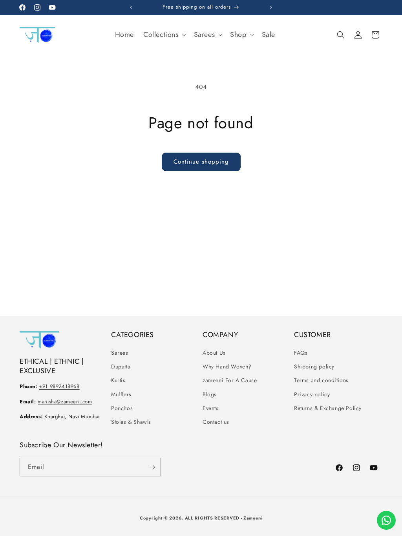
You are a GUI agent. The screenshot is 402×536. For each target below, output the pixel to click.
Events (211, 408)
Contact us (216, 422)
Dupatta (120, 366)
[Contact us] (386, 520)
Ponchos (122, 408)
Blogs (210, 394)
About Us (214, 353)
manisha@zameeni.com (65, 401)
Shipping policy (314, 366)
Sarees (119, 353)
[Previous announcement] (131, 7)
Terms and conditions (321, 380)
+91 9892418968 (59, 386)
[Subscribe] (152, 467)
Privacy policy (312, 394)
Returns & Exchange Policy (328, 408)
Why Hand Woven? (227, 366)
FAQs (300, 353)
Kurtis (118, 380)
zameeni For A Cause (230, 380)
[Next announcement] (271, 7)
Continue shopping (201, 161)
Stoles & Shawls (131, 422)
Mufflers (121, 394)
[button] (164, 35)
